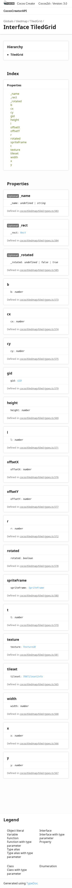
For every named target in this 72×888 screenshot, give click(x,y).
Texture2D (29, 646)
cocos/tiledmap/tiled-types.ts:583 (39, 211)
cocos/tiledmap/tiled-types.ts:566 (39, 743)
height (14, 120)
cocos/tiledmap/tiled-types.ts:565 (39, 684)
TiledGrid (36, 21)
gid (12, 116)
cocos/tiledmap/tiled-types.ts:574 (39, 329)
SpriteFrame (36, 587)
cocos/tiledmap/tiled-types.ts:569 (39, 418)
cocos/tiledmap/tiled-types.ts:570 (39, 625)
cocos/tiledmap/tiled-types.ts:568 (39, 714)
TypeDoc (32, 883)
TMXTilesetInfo (33, 676)
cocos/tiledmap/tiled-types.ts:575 (39, 358)
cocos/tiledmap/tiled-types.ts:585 (39, 270)
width (14, 157)
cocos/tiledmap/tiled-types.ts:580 (39, 595)
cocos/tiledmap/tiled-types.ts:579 (39, 388)
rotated (15, 138)
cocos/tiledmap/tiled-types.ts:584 (39, 240)
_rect (13, 97)
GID (19, 380)
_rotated (16, 101)
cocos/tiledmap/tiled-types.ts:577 (39, 506)
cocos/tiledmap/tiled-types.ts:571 (39, 447)
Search (50, 10)
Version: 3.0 (59, 3)
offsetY (15, 131)
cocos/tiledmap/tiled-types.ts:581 (39, 654)
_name (14, 94)
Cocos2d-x (45, 3)
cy (11, 112)
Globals (8, 21)
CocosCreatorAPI (15, 11)
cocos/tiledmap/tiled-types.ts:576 (39, 477)
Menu (65, 10)
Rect (23, 232)
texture (15, 150)
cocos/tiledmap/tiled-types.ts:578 (39, 566)
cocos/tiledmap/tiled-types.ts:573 (39, 299)
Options (57, 10)
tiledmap (22, 21)
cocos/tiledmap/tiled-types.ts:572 (39, 536)
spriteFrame (18, 142)
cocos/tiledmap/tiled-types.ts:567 (39, 773)
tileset (14, 153)
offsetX (15, 127)
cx (11, 108)
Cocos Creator (26, 3)
